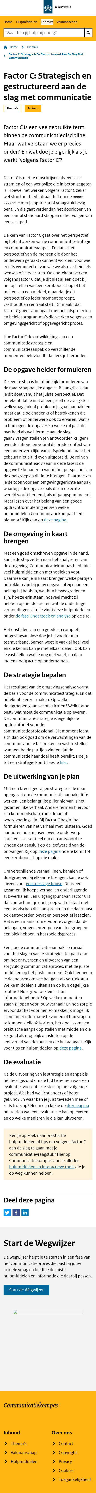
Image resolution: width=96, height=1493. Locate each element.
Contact (66, 1443)
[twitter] (7, 1212)
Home (8, 22)
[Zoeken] (88, 33)
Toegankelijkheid (75, 1479)
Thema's (47, 22)
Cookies (66, 1470)
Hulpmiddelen (26, 22)
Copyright (68, 1452)
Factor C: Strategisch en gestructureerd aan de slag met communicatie (46, 56)
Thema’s (32, 47)
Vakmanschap (67, 22)
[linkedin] (25, 1212)
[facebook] (16, 1212)
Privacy (65, 1461)
